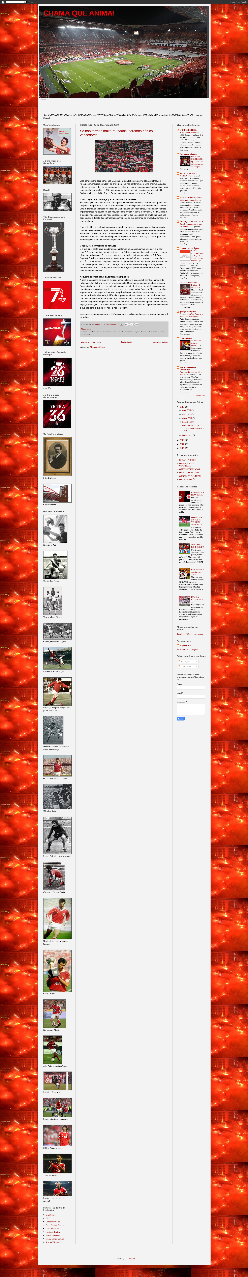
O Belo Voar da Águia (189, 248)
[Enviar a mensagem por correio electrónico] (121, 324)
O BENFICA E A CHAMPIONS (186, 464)
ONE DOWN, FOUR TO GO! (197, 545)
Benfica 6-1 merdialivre (195, 286)
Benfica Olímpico (53, 1221)
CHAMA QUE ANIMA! (79, 13)
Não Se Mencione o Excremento (188, 368)
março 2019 (187, 418)
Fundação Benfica (53, 1231)
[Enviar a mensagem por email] (126, 324)
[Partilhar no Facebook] (134, 324)
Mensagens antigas (160, 342)
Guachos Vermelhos (188, 282)
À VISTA (184, 175)
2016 (182, 448)
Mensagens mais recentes (91, 342)
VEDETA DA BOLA (188, 173)
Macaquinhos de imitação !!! (191, 132)
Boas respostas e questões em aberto (197, 572)
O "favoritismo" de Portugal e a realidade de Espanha (191, 315)
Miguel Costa (185, 645)
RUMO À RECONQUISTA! (197, 599)
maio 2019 (186, 410)
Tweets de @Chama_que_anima (190, 634)
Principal (43, 99)
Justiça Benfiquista (188, 311)
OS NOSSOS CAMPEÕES (190, 476)
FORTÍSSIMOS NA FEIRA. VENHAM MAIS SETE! (197, 521)
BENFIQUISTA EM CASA (191, 221)
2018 (182, 440)
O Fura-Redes (186, 338)
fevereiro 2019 (188, 422)
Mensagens (185, 661)
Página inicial (126, 342)
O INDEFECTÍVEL (188, 129)
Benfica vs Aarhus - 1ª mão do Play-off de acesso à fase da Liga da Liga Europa (192, 256)
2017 (182, 444)
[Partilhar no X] (131, 324)
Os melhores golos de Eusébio (196, 343)
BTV (48, 1218)
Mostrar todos (200, 395)
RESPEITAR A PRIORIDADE (197, 493)
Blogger (132, 1258)
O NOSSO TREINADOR (189, 469)
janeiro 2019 (187, 435)
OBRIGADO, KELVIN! (189, 472)
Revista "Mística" (53, 1242)
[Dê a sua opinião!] (129, 324)
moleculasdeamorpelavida (191, 197)
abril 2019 (186, 414)
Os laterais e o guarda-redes (191, 200)
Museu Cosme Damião (55, 1238)
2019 (182, 406)
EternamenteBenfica (188, 154)
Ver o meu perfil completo (187, 649)
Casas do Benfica (52, 1228)
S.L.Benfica (50, 1214)
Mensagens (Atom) (97, 346)
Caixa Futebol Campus (55, 1225)
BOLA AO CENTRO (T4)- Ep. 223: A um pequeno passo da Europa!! (197, 161)
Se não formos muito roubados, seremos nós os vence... (193, 428)
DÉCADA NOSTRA (187, 460)
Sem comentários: (110, 324)
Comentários (185, 666)
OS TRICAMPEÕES (187, 479)
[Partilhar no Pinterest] (137, 324)
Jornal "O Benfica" (53, 1235)
